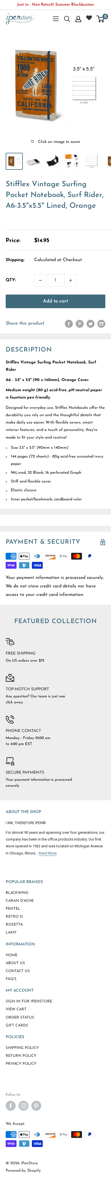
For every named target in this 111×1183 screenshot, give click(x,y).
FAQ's (11, 979)
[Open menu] (56, 18)
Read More (48, 853)
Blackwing (17, 893)
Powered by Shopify (23, 1171)
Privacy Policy (21, 1064)
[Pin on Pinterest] (80, 323)
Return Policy (21, 1056)
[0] (100, 19)
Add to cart (55, 301)
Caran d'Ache (20, 901)
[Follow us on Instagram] (23, 1106)
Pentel (13, 909)
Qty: (11, 280)
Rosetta (14, 924)
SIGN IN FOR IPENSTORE (29, 1001)
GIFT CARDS (17, 1025)
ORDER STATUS (20, 1017)
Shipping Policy (22, 1048)
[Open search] (67, 19)
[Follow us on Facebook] (11, 1106)
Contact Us (18, 971)
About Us (15, 963)
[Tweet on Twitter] (90, 323)
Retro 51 (14, 917)
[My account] (78, 19)
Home (11, 955)
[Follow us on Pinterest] (36, 1106)
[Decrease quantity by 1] (40, 280)
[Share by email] (101, 323)
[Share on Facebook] (69, 323)
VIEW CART (16, 1009)
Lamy (11, 932)
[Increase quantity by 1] (71, 280)
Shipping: (15, 260)
